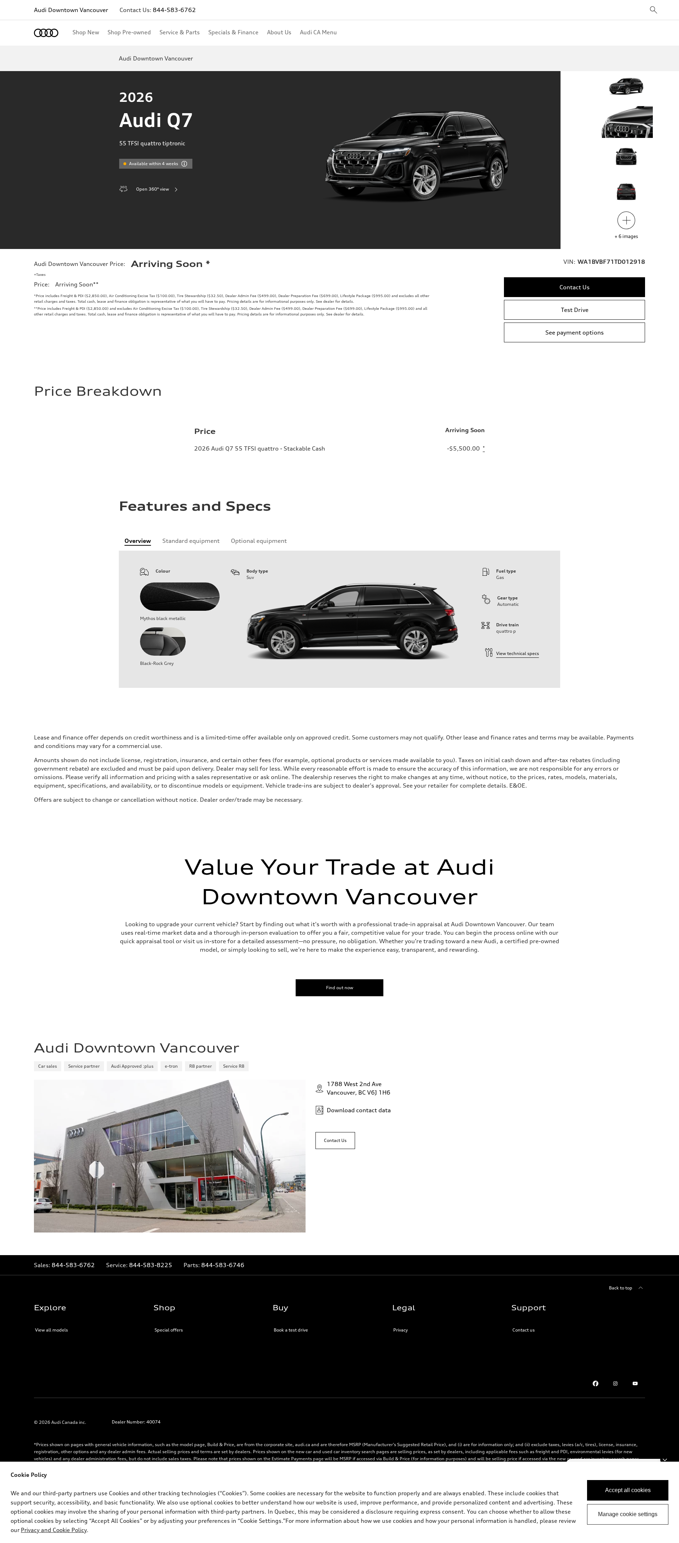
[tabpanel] (339, 619)
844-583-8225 (150, 1265)
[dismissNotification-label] (664, 1459)
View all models (51, 1330)
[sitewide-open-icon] (653, 10)
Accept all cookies (628, 1490)
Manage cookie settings (627, 1514)
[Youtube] (635, 1383)
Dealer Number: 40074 (136, 1422)
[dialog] (339, 1502)
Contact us (523, 1330)
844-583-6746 (222, 1265)
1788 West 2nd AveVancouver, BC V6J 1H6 (358, 1088)
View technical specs (517, 653)
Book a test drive (291, 1330)
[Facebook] (595, 1383)
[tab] (138, 541)
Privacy (400, 1330)
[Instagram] (615, 1383)
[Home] (46, 33)
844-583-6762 (174, 9)
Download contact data (359, 1110)
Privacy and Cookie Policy (54, 1529)
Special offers (169, 1330)
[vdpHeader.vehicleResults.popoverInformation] (184, 163)
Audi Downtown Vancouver (71, 9)
